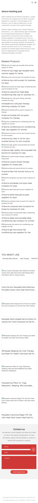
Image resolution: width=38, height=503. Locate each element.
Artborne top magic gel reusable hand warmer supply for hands (18, 72)
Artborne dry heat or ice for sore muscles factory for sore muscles (16, 139)
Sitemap (23, 500)
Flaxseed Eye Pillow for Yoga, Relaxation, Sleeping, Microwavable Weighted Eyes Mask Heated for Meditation (17, 384)
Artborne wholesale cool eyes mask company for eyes (17, 184)
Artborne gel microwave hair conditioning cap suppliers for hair (16, 231)
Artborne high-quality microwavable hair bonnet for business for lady (19, 151)
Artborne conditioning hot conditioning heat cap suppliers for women (18, 128)
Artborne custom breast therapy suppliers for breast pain (15, 163)
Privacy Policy (31, 500)
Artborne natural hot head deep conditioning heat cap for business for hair (18, 93)
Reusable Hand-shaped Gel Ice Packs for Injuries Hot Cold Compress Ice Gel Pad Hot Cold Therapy (19, 320)
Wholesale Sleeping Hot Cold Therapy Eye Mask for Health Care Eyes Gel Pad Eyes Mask (18, 352)
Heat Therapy (24, 258)
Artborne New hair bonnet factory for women (18, 172)
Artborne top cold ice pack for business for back (18, 81)
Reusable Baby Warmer (10, 258)
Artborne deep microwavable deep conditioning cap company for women (18, 219)
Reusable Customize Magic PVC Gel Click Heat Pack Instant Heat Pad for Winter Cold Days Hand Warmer (17, 416)
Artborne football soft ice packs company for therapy (15, 116)
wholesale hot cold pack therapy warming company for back (15, 105)
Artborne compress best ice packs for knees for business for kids (18, 207)
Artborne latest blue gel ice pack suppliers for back (15, 196)
